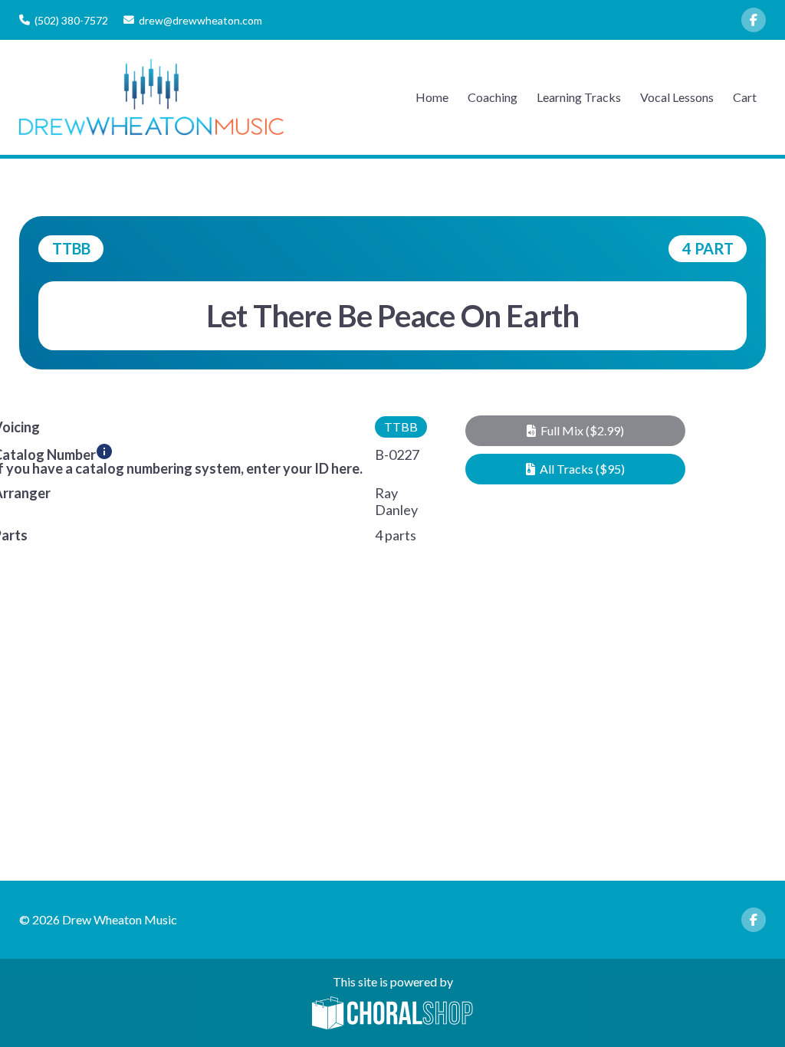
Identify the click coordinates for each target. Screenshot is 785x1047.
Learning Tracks (579, 97)
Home (431, 97)
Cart (745, 97)
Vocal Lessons (677, 97)
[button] (575, 430)
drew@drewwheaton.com (200, 20)
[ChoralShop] (392, 1014)
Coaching (492, 97)
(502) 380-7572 (71, 20)
